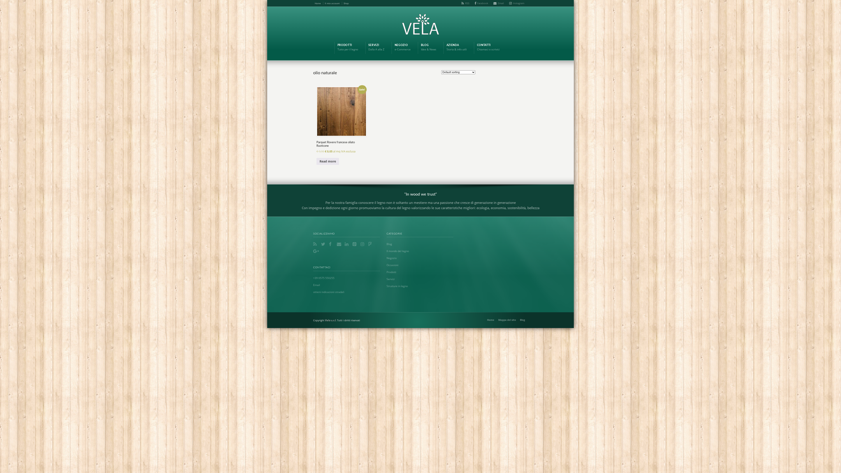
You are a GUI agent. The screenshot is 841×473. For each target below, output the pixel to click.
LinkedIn (347, 244)
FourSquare (371, 244)
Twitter (323, 244)
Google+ (315, 251)
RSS (467, 3)
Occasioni (392, 265)
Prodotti (391, 272)
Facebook (482, 3)
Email (501, 3)
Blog (389, 244)
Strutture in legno (397, 286)
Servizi (391, 279)
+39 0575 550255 (323, 278)
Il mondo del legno (398, 251)
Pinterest (355, 244)
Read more (328, 161)
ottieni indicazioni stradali (328, 292)
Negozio (392, 258)
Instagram (518, 3)
